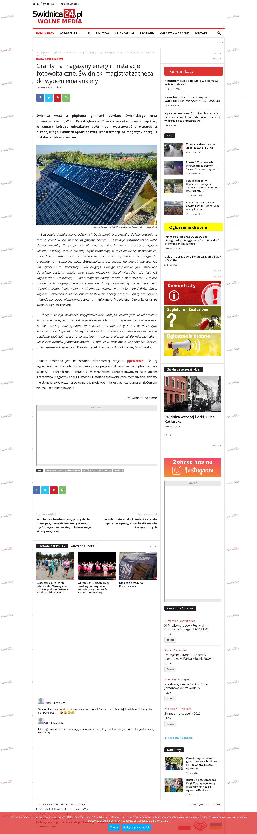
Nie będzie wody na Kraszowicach (131, 584)
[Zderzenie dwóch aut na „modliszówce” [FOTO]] (173, 150)
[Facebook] (40, 98)
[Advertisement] (97, 437)
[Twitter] (49, 98)
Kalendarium (124, 33)
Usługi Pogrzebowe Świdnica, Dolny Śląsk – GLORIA (192, 258)
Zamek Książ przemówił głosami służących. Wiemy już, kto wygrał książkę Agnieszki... (201, 763)
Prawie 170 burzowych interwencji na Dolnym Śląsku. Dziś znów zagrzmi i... (203, 166)
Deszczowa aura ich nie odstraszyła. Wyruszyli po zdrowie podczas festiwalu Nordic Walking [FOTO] (52, 587)
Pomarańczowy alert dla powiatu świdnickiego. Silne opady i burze (203, 206)
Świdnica (70, 52)
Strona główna (42, 52)
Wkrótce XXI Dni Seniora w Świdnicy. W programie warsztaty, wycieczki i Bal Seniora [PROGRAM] (93, 587)
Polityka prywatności (198, 804)
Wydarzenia (68, 33)
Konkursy (174, 750)
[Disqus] (96, 644)
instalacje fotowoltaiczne (97, 470)
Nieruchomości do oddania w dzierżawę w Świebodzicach (191, 82)
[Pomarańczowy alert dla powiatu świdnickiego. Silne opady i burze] (173, 208)
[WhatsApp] (66, 98)
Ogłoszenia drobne (174, 33)
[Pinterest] (57, 98)
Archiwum (147, 33)
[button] (219, 33)
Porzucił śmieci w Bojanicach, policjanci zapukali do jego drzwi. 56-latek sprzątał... (202, 186)
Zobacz (170, 639)
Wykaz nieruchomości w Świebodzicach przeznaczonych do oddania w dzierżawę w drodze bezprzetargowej (192, 116)
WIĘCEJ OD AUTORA (82, 546)
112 (88, 33)
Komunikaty (45, 33)
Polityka (102, 33)
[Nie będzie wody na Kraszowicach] (138, 566)
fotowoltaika (72, 470)
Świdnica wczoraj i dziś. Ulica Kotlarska (189, 419)
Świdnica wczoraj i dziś (183, 369)
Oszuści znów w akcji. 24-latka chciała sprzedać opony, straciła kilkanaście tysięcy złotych (130, 523)
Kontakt (201, 33)
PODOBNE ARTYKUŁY (52, 546)
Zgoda (114, 827)
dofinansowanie (54, 470)
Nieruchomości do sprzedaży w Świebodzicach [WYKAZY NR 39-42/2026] (192, 98)
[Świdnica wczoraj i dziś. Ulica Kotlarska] (192, 394)
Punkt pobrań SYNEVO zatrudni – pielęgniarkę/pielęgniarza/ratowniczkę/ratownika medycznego (192, 240)
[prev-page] (150, 546)
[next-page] (155, 546)
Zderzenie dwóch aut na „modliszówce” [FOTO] (200, 146)
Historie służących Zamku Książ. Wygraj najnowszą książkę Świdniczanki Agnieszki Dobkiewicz (201, 785)
